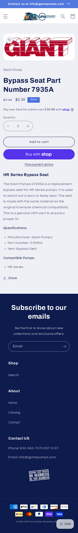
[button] (5, 16)
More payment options (39, 164)
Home (12, 402)
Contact (14, 422)
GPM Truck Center (33, 522)
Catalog (14, 412)
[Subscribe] (64, 346)
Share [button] (12, 278)
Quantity (9, 117)
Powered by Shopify (52, 522)
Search (13, 375)
